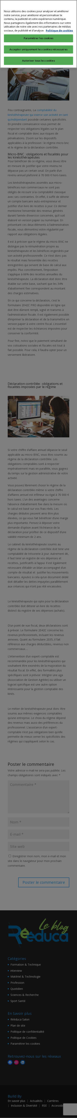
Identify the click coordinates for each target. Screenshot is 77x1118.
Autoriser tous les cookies (38, 60)
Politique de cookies (59, 30)
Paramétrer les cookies (38, 38)
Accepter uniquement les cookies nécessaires (38, 49)
